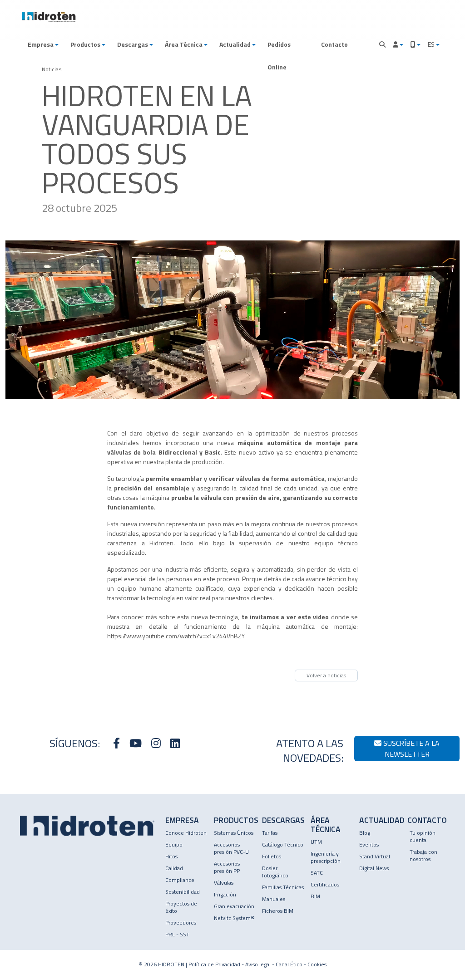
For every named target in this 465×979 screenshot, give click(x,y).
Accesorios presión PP (227, 867)
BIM (315, 896)
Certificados (325, 884)
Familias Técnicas (283, 887)
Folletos (271, 856)
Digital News (374, 868)
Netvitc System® (234, 918)
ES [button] (432, 44)
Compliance (179, 880)
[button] (43, 44)
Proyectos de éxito (181, 907)
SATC (317, 872)
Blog (364, 832)
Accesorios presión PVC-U (231, 848)
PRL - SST (177, 934)
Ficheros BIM (277, 910)
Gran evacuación (234, 906)
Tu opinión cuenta (422, 836)
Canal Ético (289, 964)
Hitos (171, 856)
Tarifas (269, 832)
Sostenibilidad (182, 891)
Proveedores (180, 922)
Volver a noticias (326, 675)
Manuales (273, 899)
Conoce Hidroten (186, 832)
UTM (316, 841)
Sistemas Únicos (233, 832)
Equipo (174, 844)
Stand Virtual (374, 856)
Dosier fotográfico (275, 872)
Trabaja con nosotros (423, 855)
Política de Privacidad (214, 964)
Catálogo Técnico (282, 844)
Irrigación (225, 894)
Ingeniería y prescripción (326, 857)
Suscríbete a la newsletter (410, 748)
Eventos (369, 844)
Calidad (174, 868)
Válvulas (223, 882)
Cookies (316, 964)
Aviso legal (258, 964)
